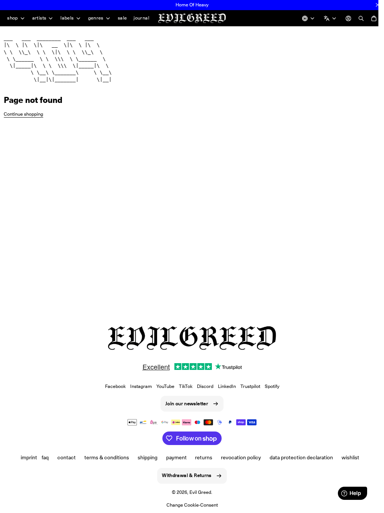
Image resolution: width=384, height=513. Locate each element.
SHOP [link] (12, 17)
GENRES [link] (96, 17)
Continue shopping (23, 123)
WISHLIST (347, 457)
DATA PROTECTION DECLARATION (298, 457)
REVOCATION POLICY (238, 457)
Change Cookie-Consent (189, 505)
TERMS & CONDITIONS (103, 457)
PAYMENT (173, 457)
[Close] (377, 5)
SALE (122, 17)
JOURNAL (15, 29)
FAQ (42, 457)
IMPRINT (26, 457)
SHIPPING (144, 457)
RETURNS (201, 457)
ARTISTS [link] (39, 17)
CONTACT (64, 457)
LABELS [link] (67, 17)
